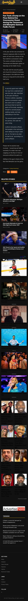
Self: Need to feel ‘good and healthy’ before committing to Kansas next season (14, 248)
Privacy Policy (4, 584)
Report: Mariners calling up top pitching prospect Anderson (13, 536)
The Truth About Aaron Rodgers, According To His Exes (6, 467)
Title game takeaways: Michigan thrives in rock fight (12, 200)
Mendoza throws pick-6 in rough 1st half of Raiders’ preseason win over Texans (14, 531)
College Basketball (11, 9)
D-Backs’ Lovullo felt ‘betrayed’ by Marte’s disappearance (12, 521)
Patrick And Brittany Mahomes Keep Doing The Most (7, 442)
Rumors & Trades (5, 571)
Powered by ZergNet (22, 498)
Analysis (3, 561)
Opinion (3, 569)
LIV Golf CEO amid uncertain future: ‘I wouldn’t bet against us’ (13, 542)
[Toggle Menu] (21, 2)
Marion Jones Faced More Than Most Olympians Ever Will (20, 443)
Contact (3, 582)
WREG (7, 83)
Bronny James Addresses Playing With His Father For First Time (6, 491)
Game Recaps (4, 564)
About (2, 579)
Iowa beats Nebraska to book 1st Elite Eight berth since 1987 (13, 224)
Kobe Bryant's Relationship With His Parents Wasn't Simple (7, 418)
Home (4, 9)
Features (3, 566)
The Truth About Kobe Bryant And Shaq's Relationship (19, 467)
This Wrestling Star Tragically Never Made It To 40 (20, 490)
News (2, 559)
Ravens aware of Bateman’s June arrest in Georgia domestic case (13, 526)
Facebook (14, 171)
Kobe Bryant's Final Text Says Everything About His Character (20, 418)
